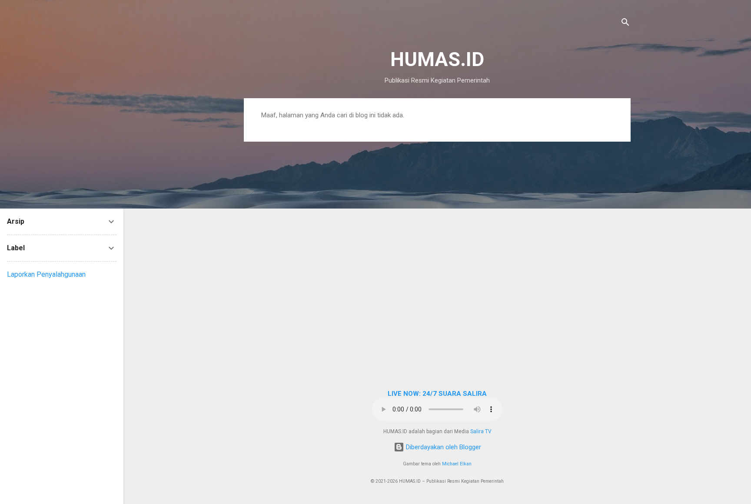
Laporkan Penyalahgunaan (46, 274)
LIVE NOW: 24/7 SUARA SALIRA (437, 394)
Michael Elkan (457, 464)
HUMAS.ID (437, 59)
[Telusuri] (625, 23)
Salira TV (481, 431)
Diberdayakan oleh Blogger (442, 447)
